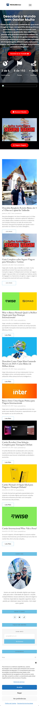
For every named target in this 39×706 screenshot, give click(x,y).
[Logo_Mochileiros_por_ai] (13, 5)
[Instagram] (15, 617)
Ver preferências (19, 699)
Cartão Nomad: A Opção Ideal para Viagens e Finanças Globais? (17, 485)
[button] (36, 663)
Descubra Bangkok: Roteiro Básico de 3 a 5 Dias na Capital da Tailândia (19, 209)
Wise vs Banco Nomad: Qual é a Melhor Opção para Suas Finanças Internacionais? (19, 314)
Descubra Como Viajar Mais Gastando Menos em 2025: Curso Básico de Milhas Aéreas (19, 363)
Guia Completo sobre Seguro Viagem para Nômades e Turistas (18, 260)
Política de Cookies (10, 703)
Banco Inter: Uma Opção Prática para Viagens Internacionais (18, 401)
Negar (19, 693)
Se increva (19, 641)
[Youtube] (19, 617)
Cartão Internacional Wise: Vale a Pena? (19, 528)
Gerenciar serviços (19, 682)
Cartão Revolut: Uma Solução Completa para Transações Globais (17, 443)
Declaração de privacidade (25, 703)
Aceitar (19, 687)
